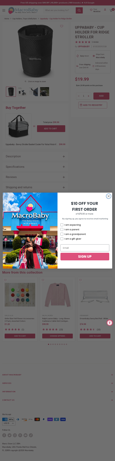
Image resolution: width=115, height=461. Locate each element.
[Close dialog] (108, 196)
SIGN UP (85, 256)
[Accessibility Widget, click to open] (110, 323)
